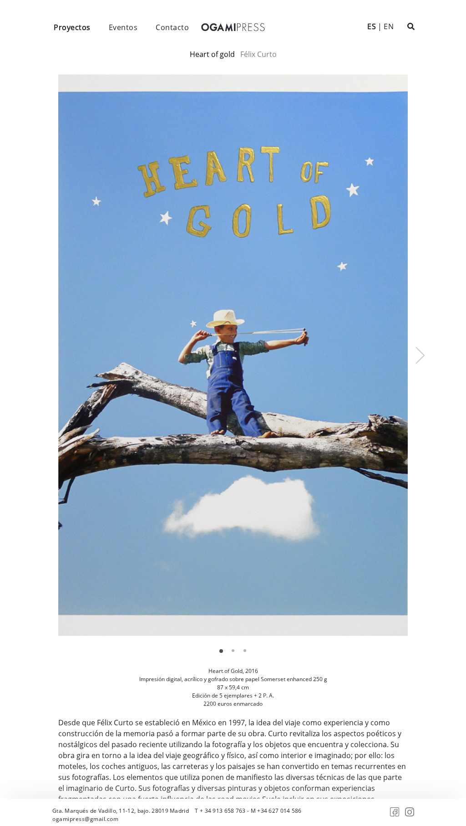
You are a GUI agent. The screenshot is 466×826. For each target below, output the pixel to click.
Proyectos (72, 27)
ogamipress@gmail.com (85, 819)
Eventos (123, 27)
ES (371, 26)
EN (389, 26)
